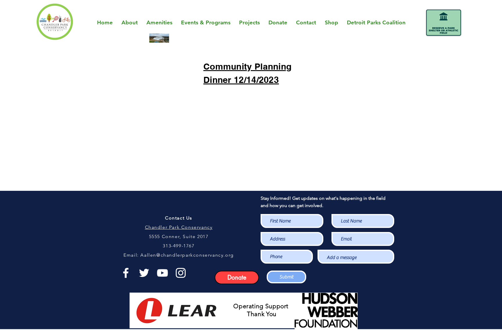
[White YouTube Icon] (162, 273)
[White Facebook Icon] (125, 273)
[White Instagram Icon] (180, 273)
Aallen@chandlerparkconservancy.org (187, 255)
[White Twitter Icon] (144, 273)
